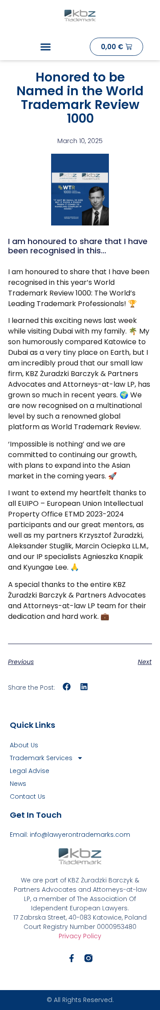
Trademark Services (41, 758)
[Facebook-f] (72, 958)
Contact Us (27, 796)
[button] (45, 47)
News (18, 783)
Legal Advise (29, 770)
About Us (24, 745)
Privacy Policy (80, 936)
